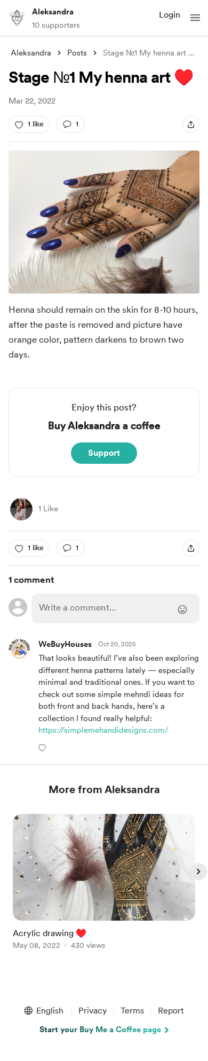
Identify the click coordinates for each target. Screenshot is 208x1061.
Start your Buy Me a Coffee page (100, 1029)
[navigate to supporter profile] (65, 644)
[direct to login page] (115, 608)
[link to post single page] (104, 883)
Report (170, 1010)
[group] (104, 888)
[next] (198, 871)
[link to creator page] (21, 509)
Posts (77, 53)
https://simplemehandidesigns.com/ (103, 730)
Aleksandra (53, 12)
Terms (132, 1010)
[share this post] (190, 124)
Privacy (92, 1010)
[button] (195, 17)
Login (169, 15)
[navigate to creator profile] (17, 17)
